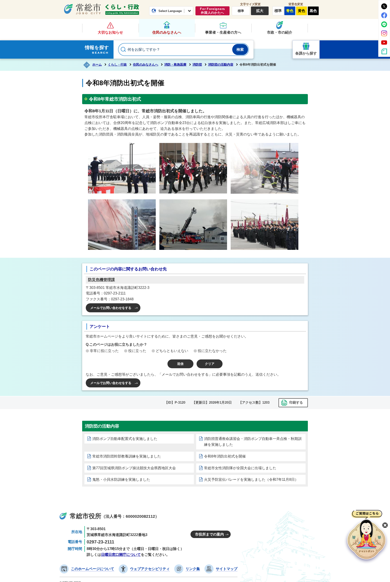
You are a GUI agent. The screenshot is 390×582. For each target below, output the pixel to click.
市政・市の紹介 (279, 32)
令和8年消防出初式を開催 (225, 456)
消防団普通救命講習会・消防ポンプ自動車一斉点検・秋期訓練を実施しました (253, 441)
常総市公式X (384, 6)
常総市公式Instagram (384, 33)
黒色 (313, 11)
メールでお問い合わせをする (110, 308)
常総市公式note (384, 51)
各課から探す (306, 53)
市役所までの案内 (209, 534)
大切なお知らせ (110, 32)
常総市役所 (85, 516)
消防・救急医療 (175, 64)
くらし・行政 (122, 9)
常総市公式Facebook (384, 15)
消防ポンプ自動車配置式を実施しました (124, 439)
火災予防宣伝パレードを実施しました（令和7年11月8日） (251, 479)
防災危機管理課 (101, 280)
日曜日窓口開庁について (121, 555)
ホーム (97, 64)
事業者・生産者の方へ (223, 32)
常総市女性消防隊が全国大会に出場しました (240, 468)
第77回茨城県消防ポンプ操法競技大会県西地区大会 (134, 468)
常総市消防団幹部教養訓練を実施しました (126, 456)
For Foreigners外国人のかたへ (212, 10)
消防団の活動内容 (220, 64)
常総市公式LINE (384, 24)
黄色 (301, 11)
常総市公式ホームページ (82, 8)
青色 (289, 11)
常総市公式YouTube (384, 42)
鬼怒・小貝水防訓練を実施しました (121, 479)
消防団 (197, 64)
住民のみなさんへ (166, 32)
